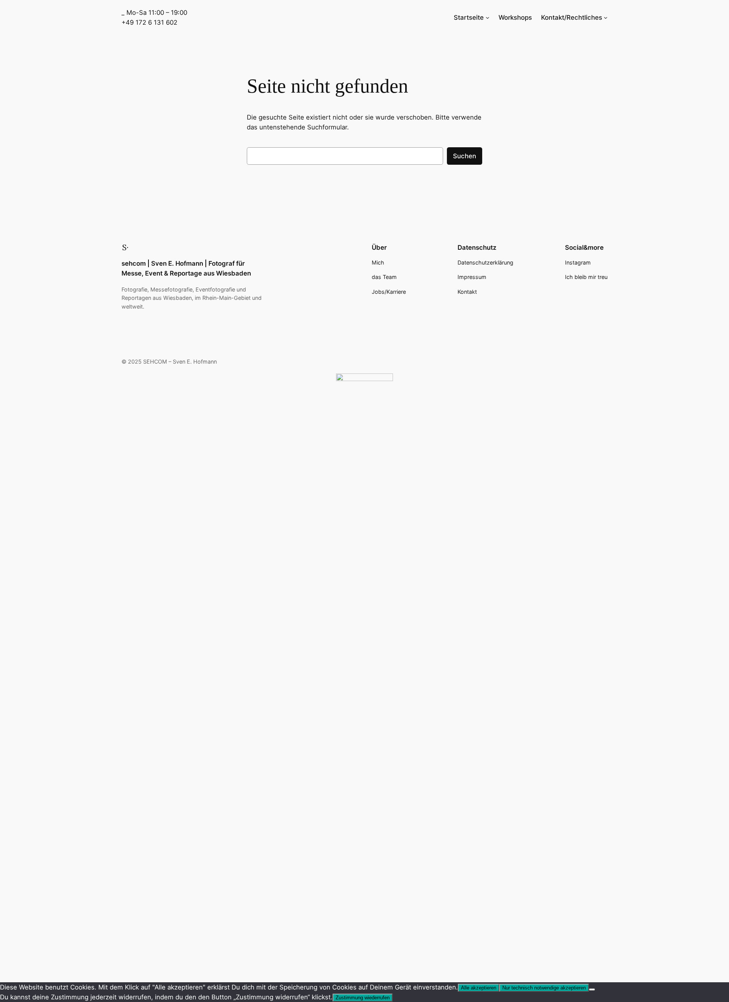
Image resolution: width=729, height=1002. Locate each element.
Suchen (464, 156)
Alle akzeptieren (478, 988)
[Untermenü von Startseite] (487, 17)
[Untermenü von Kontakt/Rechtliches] (606, 17)
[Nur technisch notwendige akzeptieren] (592, 989)
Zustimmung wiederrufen (363, 997)
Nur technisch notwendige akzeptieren (544, 988)
